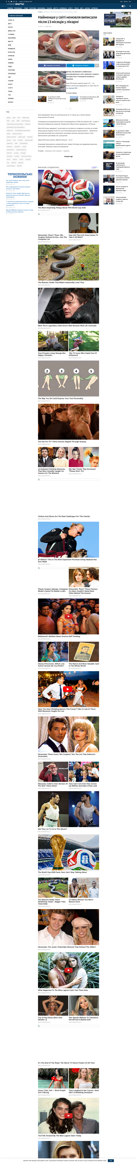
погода (16, 153)
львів (24, 146)
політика (9, 156)
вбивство (10, 130)
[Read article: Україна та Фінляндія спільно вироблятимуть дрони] (108, 145)
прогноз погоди (26, 156)
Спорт (70, 8)
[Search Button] (130, 6)
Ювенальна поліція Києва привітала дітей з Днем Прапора (123, 122)
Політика (32, 8)
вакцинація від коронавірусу (15, 127)
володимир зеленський (22, 130)
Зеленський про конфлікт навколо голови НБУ (122, 199)
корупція (9, 146)
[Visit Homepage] (17, 3)
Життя (55, 8)
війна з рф (21, 137)
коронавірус (23, 143)
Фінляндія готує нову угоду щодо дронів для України (123, 53)
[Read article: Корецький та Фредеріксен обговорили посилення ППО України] (108, 42)
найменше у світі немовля (53, 151)
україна (14, 162)
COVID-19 (11, 20)
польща (23, 153)
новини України (21, 149)
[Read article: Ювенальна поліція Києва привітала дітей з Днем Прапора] (108, 123)
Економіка (41, 8)
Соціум (49, 8)
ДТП (14, 117)
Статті (10, 88)
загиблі (20, 140)
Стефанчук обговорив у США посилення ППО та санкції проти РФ (123, 64)
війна (8, 133)
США (18, 120)
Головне (11, 34)
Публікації (18, 8)
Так (111, 1160)
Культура (11, 52)
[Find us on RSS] (16, 1)
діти (14, 140)
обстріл (9, 153)
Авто (82, 8)
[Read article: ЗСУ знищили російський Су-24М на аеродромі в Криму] (74, 99)
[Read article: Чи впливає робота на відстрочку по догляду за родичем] (108, 112)
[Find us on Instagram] (13, 1)
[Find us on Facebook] (6, 1)
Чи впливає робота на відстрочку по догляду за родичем (123, 111)
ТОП (9, 95)
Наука (10, 59)
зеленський (28, 140)
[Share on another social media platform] (97, 65)
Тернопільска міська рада (15, 124)
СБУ (13, 120)
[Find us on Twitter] (8, 1)
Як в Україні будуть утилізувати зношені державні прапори (122, 178)
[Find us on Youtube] (11, 1)
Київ (121, 1)
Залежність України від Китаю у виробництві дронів (123, 154)
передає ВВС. (73, 88)
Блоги (10, 27)
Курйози (94, 8)
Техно (76, 8)
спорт (21, 159)
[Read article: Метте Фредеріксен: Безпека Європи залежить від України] (108, 89)
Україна (126, 1)
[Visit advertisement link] (117, 19)
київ (16, 143)
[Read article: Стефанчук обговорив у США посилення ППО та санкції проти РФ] (108, 65)
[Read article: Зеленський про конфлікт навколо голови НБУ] (108, 200)
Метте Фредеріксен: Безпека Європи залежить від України (123, 88)
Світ (130, 1)
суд (8, 162)
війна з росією (11, 137)
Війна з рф (11, 31)
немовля (66, 151)
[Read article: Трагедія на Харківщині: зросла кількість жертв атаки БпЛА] (108, 99)
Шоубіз (87, 8)
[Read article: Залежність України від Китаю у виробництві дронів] (108, 155)
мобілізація (10, 149)
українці (20, 162)
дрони (9, 140)
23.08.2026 (51, 102)
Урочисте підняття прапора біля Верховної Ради (122, 188)
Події (26, 8)
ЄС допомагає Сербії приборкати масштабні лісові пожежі (57, 98)
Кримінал (63, 8)
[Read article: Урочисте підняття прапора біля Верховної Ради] (108, 190)
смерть (15, 159)
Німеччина (25, 117)
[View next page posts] (70, 108)
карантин (9, 143)
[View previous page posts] (66, 108)
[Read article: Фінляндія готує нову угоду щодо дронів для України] (108, 54)
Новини (10, 8)
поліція (17, 156)
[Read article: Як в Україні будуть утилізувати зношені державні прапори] (108, 179)
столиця (27, 159)
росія (8, 159)
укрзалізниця (11, 165)
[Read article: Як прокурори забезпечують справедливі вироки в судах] (108, 166)
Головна (40, 12)
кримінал (17, 146)
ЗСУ (19, 117)
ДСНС (8, 117)
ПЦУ (8, 120)
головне (29, 137)
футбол (19, 165)
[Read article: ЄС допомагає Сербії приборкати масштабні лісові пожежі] (42, 99)
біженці (27, 124)
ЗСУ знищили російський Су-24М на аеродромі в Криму (89, 98)
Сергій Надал (26, 120)
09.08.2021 (41, 26)
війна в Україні (17, 133)
